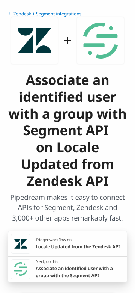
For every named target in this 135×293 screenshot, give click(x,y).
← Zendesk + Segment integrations (44, 14)
